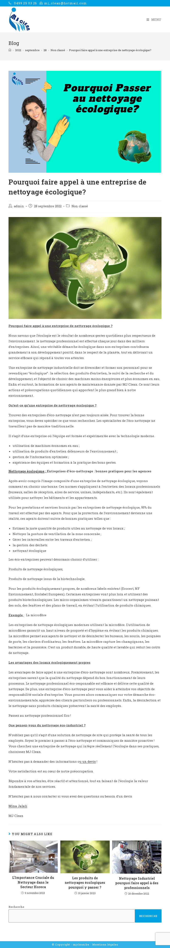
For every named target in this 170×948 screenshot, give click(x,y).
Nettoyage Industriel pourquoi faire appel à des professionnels (136, 883)
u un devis (87, 761)
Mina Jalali (17, 806)
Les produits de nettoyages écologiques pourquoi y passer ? (85, 882)
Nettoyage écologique (26, 471)
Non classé (80, 206)
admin (19, 206)
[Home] (9, 50)
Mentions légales (105, 944)
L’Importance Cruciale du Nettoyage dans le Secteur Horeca (33, 882)
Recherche (16, 907)
